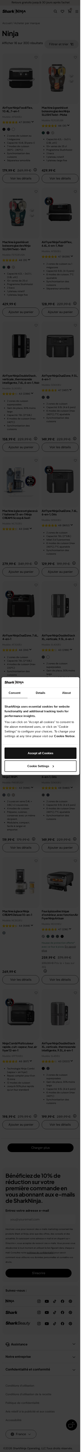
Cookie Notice (64, 736)
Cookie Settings (38, 766)
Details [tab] (40, 692)
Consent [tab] (14, 692)
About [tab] (66, 692)
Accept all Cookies (40, 753)
